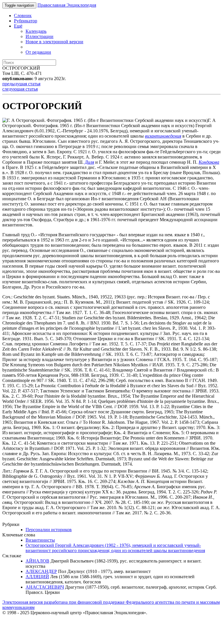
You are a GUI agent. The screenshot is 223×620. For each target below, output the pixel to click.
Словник (23, 15)
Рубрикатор (25, 20)
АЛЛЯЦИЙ (37, 576)
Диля (89, 162)
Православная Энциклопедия (66, 5)
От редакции (38, 52)
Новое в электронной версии (54, 41)
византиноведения (163, 136)
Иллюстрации (39, 36)
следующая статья (20, 88)
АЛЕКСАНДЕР (41, 571)
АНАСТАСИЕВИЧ (45, 587)
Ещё (18, 26)
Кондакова (209, 162)
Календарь (36, 31)
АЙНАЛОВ (37, 560)
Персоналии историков (49, 529)
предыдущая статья (21, 83)
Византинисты (40, 540)
